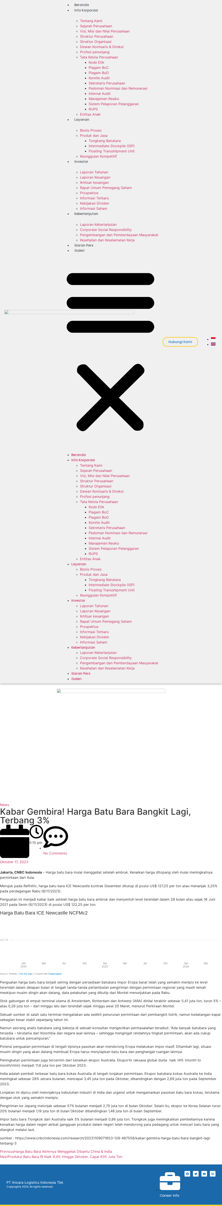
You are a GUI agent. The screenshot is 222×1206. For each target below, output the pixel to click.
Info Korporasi (86, 10)
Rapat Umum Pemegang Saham (106, 187)
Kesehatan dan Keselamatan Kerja (107, 240)
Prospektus (89, 193)
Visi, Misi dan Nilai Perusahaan (105, 31)
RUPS (93, 109)
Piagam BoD (99, 73)
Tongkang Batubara (105, 141)
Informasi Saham (93, 208)
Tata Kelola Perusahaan (99, 57)
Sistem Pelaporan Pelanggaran (114, 104)
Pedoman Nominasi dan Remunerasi (118, 88)
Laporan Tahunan (94, 172)
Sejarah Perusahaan (96, 26)
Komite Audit (99, 78)
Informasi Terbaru (94, 198)
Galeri (79, 250)
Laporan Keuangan (95, 177)
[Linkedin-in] (212, 1174)
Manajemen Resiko (104, 99)
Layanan (81, 119)
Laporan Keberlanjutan (98, 224)
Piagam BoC (99, 67)
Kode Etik (96, 62)
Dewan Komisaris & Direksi (102, 47)
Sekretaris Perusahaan (107, 83)
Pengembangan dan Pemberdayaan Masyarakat (119, 235)
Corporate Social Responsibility (106, 229)
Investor (81, 161)
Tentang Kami (91, 21)
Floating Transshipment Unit (112, 151)
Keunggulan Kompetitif (98, 156)
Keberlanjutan (86, 213)
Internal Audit (100, 93)
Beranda (81, 5)
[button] (110, 350)
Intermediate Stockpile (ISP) (112, 146)
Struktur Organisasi (95, 41)
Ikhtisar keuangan (94, 182)
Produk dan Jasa (94, 135)
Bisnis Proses (90, 130)
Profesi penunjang (94, 52)
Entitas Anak (90, 114)
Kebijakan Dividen (94, 203)
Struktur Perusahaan (96, 36)
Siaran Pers (83, 245)
